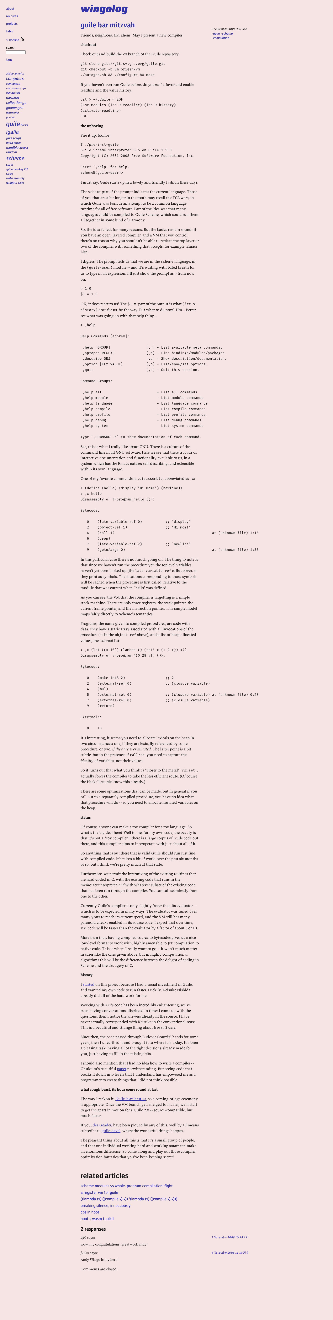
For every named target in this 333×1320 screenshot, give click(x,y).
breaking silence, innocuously (106, 1205)
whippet (11, 182)
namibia (12, 147)
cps (24, 88)
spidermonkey (14, 169)
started (88, 984)
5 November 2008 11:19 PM (230, 1252)
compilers (15, 78)
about (10, 8)
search (10, 47)
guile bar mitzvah (108, 24)
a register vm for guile (99, 1192)
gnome (11, 107)
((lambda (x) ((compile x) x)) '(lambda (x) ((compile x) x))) (129, 1198)
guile (13, 123)
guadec (10, 117)
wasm (9, 173)
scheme (15, 158)
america (19, 73)
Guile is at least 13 (130, 1098)
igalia (12, 131)
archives (12, 16)
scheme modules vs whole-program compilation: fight (127, 1185)
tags (9, 59)
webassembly (15, 178)
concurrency (13, 88)
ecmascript (13, 92)
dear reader (102, 1125)
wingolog (104, 8)
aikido (10, 73)
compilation (221, 38)
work (21, 182)
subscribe (13, 40)
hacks (24, 125)
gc (24, 102)
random (11, 152)
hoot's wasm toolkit (97, 1218)
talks (9, 31)
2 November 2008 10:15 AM (230, 1237)
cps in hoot (90, 1211)
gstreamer (12, 112)
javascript (13, 138)
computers (13, 84)
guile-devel (111, 1130)
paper (121, 1068)
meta (9, 143)
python (23, 147)
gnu (20, 107)
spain (9, 164)
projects (12, 23)
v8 (26, 169)
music (17, 143)
